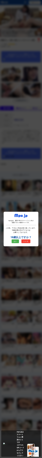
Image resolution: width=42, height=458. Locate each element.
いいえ (25, 241)
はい (15, 241)
